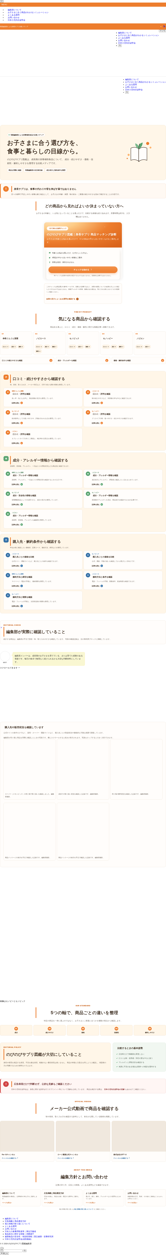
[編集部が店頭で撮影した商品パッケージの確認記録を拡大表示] (30, 829)
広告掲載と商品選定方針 (15, 1221)
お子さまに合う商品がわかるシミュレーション (28, 12)
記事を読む (17, 403)
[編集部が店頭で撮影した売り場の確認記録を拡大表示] (136, 765)
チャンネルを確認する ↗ (10, 1158)
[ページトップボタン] (2, 1248)
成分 (13, 347)
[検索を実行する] (24, 1251)
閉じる (5, 1253)
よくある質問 (11, 1226)
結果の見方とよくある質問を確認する (62, 299)
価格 (54, 347)
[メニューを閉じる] (2, 1)
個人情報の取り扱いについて (83, 1209)
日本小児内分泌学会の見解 (114, 1089)
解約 (21, 347)
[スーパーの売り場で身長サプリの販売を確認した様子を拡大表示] (30, 765)
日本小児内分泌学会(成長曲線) (18, 1239)
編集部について (11, 1219)
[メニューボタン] (160, 31)
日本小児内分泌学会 (16, 20)
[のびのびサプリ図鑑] (73, 69)
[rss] (164, 26)
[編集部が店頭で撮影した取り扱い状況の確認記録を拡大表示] (83, 765)
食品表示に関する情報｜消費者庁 (19, 1234)
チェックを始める (81, 270)
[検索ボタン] (120, 45)
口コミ (6, 347)
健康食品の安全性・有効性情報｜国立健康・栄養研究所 (29, 1236)
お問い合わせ (11, 1229)
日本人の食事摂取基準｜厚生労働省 (20, 1231)
